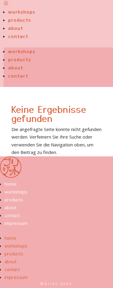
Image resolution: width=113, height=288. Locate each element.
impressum (16, 223)
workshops (21, 12)
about (15, 28)
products (19, 20)
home (10, 184)
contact (18, 36)
